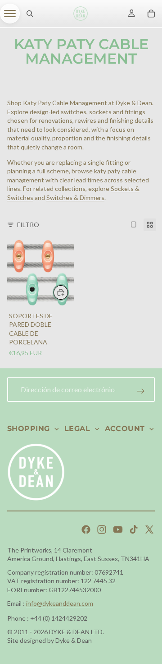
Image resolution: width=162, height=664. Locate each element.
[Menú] (10, 13)
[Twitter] (149, 529)
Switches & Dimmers (75, 197)
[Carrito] (151, 13)
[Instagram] (101, 529)
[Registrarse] (140, 391)
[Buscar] (30, 13)
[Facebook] (86, 529)
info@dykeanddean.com (59, 603)
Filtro (28, 224)
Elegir (68, 293)
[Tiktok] (133, 529)
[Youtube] (117, 529)
